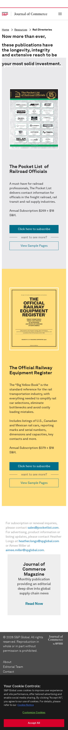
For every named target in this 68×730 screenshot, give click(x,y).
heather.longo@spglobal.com (39, 541)
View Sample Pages (34, 245)
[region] (34, 702)
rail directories (42, 29)
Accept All (34, 723)
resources (20, 29)
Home (5, 29)
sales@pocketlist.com (43, 527)
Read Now (34, 603)
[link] (34, 584)
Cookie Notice (25, 705)
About (7, 662)
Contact (8, 671)
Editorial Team (13, 667)
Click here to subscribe (34, 229)
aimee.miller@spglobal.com (25, 550)
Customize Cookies (33, 712)
